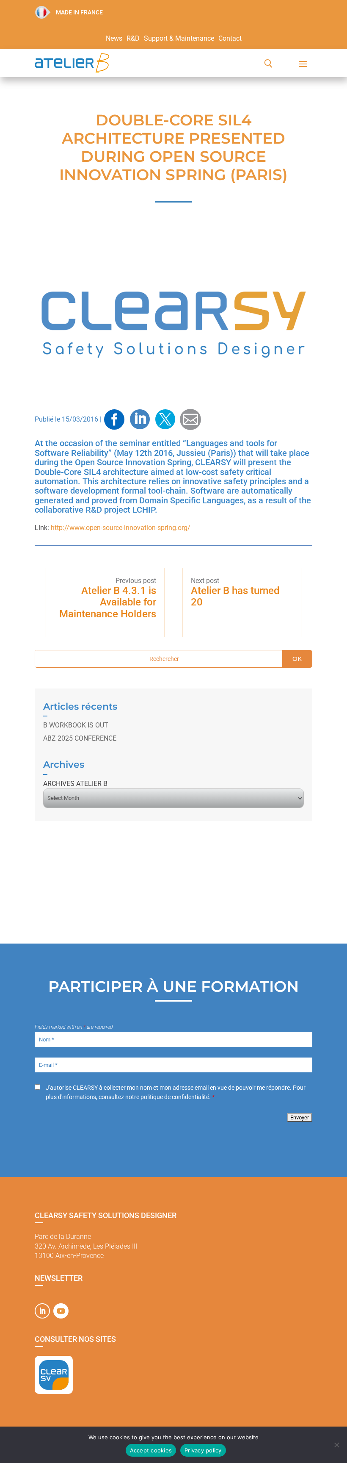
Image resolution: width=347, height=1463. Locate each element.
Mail (190, 419)
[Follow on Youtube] (61, 1311)
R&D (133, 39)
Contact (230, 39)
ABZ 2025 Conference (79, 738)
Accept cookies (151, 1450)
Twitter (165, 419)
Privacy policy (203, 1450)
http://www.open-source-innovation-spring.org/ (120, 528)
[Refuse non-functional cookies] (336, 1445)
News (114, 39)
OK (297, 659)
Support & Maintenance (179, 39)
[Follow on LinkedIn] (42, 1311)
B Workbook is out (75, 725)
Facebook (114, 419)
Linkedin (139, 419)
